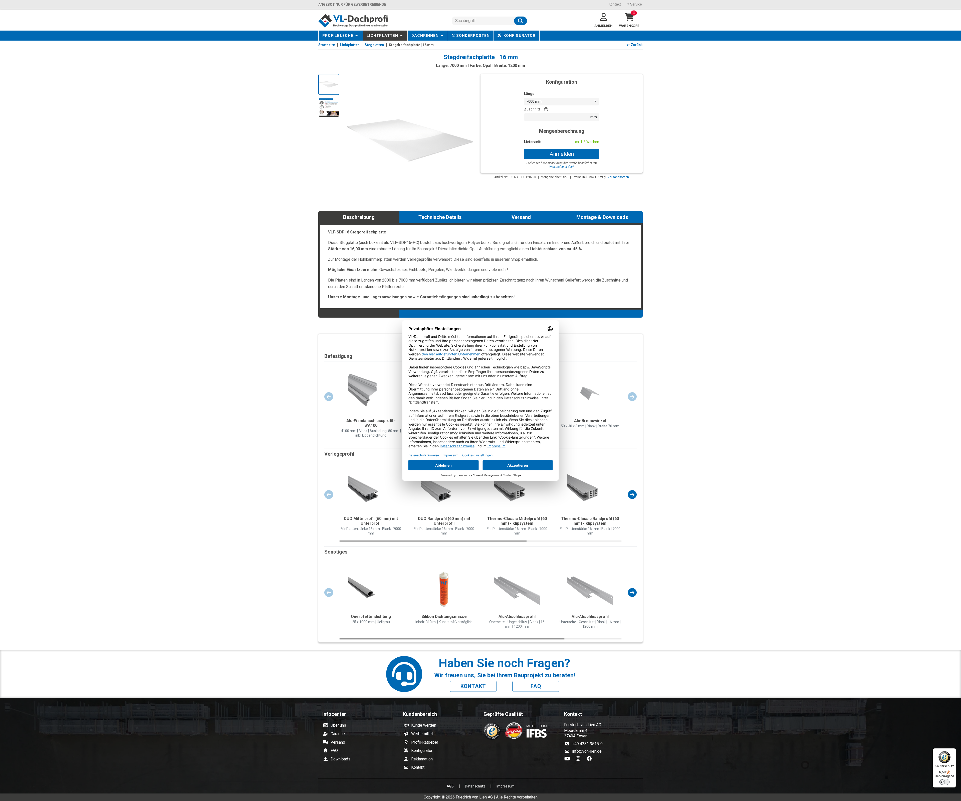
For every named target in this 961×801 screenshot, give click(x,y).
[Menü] (953, 751)
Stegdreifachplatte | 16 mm (411, 45)
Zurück (637, 45)
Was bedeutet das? (561, 167)
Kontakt (615, 4)
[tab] (358, 217)
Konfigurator (421, 750)
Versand (338, 742)
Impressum (506, 786)
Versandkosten (618, 177)
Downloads (340, 759)
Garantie (338, 733)
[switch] (944, 782)
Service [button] (635, 4)
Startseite (326, 45)
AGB (450, 786)
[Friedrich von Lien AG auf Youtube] (568, 759)
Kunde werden (423, 725)
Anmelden (562, 154)
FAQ (536, 686)
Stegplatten (374, 45)
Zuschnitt (532, 109)
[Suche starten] (520, 21)
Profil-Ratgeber (424, 742)
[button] (632, 494)
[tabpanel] (480, 266)
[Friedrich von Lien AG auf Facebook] (590, 759)
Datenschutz (475, 786)
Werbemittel (422, 733)
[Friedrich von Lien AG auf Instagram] (579, 759)
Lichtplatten (350, 45)
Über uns (338, 725)
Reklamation (422, 759)
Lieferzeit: (532, 142)
